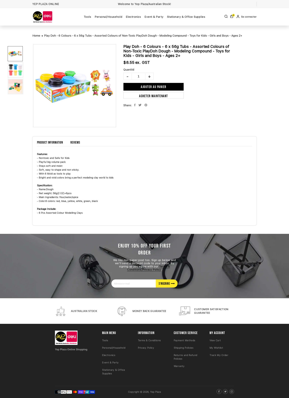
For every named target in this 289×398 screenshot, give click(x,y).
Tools (105, 340)
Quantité (128, 69)
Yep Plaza (155, 391)
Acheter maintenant (153, 96)
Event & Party (110, 362)
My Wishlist (216, 347)
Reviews (75, 142)
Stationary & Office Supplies (113, 372)
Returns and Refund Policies (185, 357)
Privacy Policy (146, 347)
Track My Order (219, 355)
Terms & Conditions (149, 340)
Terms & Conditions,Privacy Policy (148, 268)
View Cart (215, 340)
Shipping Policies (183, 347)
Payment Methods (184, 340)
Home (36, 35)
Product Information (50, 142)
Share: (127, 105)
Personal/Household (114, 347)
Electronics (108, 355)
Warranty (179, 366)
